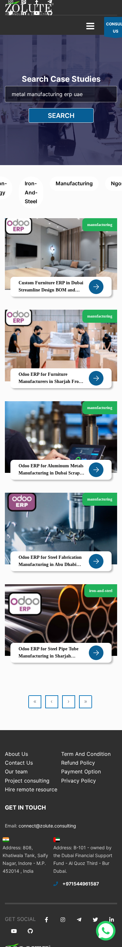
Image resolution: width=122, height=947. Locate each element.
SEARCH (61, 116)
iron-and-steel (31, 192)
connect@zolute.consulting (47, 825)
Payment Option (81, 771)
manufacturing (74, 183)
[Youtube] (36, 13)
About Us (16, 754)
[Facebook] (46, 920)
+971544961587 (80, 883)
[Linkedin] (23, 13)
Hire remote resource (31, 789)
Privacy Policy (78, 780)
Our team (16, 771)
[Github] (49, 13)
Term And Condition (86, 754)
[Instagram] (62, 920)
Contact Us (19, 762)
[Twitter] (10, 13)
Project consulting (27, 780)
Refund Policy (78, 762)
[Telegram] (79, 920)
